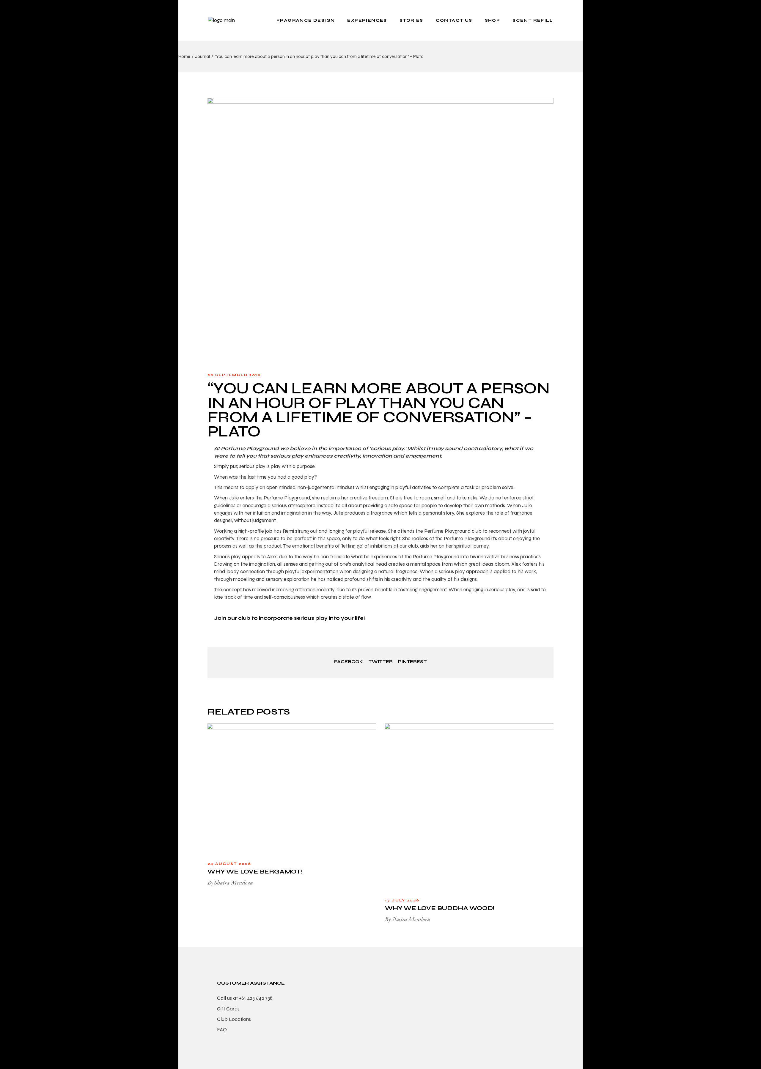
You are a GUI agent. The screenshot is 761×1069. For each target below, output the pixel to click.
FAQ (222, 1030)
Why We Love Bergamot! (255, 871)
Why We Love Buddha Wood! (439, 908)
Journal (202, 56)
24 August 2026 (229, 864)
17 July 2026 (402, 900)
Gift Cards (228, 1009)
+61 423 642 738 (256, 998)
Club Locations (234, 1019)
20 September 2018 (234, 375)
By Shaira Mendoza (230, 882)
